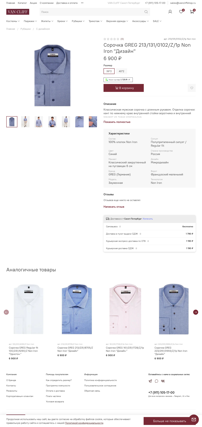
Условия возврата (55, 401)
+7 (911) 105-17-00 (155, 2)
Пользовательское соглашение (100, 385)
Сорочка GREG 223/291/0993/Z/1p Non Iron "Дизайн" (170, 351)
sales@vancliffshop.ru (183, 2)
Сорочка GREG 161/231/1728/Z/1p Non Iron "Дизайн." (125, 349)
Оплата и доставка (55, 390)
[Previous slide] (11, 75)
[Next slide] (93, 75)
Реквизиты (11, 390)
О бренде (11, 380)
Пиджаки (29, 21)
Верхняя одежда (115, 21)
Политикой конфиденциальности (84, 422)
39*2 (109, 71)
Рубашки (77, 21)
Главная (10, 2)
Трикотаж (94, 21)
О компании (46, 2)
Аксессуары (139, 21)
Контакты (11, 385)
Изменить (148, 218)
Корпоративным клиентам (19, 396)
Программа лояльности (58, 385)
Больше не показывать (169, 421)
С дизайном (43, 28)
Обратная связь (92, 390)
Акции (33, 2)
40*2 (121, 71)
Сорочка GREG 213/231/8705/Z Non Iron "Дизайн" (75, 349)
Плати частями (53, 396)
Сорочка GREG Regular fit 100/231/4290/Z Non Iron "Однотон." (23, 351)
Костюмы (11, 21)
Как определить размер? (59, 380)
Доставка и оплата (66, 2)
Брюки (61, 21)
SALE (156, 21)
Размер (108, 65)
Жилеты (45, 21)
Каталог (22, 2)
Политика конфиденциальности (100, 380)
